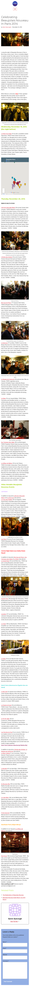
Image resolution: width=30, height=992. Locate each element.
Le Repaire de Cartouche (7, 379)
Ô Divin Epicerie (5, 813)
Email (4, 948)
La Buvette (4, 768)
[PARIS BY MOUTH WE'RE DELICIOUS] (15, 3)
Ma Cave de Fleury (6, 303)
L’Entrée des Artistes (6, 257)
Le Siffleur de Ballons (6, 463)
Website (5, 954)
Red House (4, 856)
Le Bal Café (4, 691)
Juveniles (3, 614)
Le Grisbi (3, 624)
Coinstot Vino (4, 598)
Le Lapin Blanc (5, 797)
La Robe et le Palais (6, 133)
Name (5, 942)
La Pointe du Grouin (6, 705)
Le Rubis (3, 398)
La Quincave (4, 343)
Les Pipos (3, 539)
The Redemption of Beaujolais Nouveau (13, 895)
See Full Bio (14, 921)
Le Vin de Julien (5, 718)
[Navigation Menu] (15, 9)
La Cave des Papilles (6, 499)
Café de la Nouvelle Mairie (8, 207)
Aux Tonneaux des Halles (7, 442)
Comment (6, 961)
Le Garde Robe (5, 561)
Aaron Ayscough (7, 27)
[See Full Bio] (19, 921)
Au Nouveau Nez (5, 784)
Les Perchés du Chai (6, 732)
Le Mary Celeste (5, 753)
